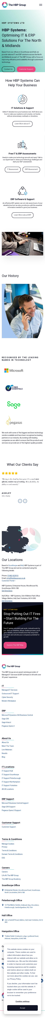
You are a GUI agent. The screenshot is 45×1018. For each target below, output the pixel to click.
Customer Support (26, 69)
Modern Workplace (9, 701)
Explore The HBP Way (15, 645)
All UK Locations (8, 789)
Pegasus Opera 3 (8, 726)
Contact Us (8, 69)
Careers (5, 872)
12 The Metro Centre (12, 905)
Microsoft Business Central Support (15, 803)
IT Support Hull (7, 771)
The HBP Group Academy (11, 879)
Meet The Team (8, 746)
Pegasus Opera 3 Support (11, 810)
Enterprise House (11, 890)
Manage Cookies (8, 844)
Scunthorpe (13, 565)
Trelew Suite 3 (10, 936)
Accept (22, 1008)
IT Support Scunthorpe (10, 774)
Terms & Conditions (9, 850)
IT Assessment (12, 169)
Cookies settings (23, 1001)
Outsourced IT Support (10, 694)
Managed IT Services (9, 690)
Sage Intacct (6, 722)
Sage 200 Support (8, 807)
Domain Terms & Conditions (12, 854)
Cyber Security (7, 697)
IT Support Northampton (11, 782)
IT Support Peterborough (11, 778)
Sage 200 (5, 719)
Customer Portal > (8, 581)
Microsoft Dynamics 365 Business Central (17, 715)
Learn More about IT (22, 123)
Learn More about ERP (22, 215)
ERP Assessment (31, 169)
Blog (3, 757)
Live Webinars (7, 750)
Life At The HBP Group (10, 875)
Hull (22, 565)
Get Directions (7, 591)
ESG (3, 858)
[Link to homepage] (14, 5)
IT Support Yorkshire (9, 785)
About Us (5, 742)
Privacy (4, 847)
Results (4, 753)
